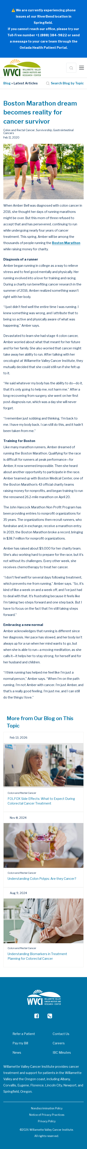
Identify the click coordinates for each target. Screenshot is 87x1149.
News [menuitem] (16, 1052)
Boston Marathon (66, 243)
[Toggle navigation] (81, 67)
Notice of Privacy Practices (46, 1114)
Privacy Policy (47, 1121)
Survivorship (44, 130)
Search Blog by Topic (67, 83)
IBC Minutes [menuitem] (62, 1052)
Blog (7, 83)
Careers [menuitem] (59, 1043)
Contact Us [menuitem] (61, 1034)
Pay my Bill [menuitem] (20, 1043)
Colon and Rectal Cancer (19, 130)
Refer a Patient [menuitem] (23, 1034)
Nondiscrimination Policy (46, 1108)
